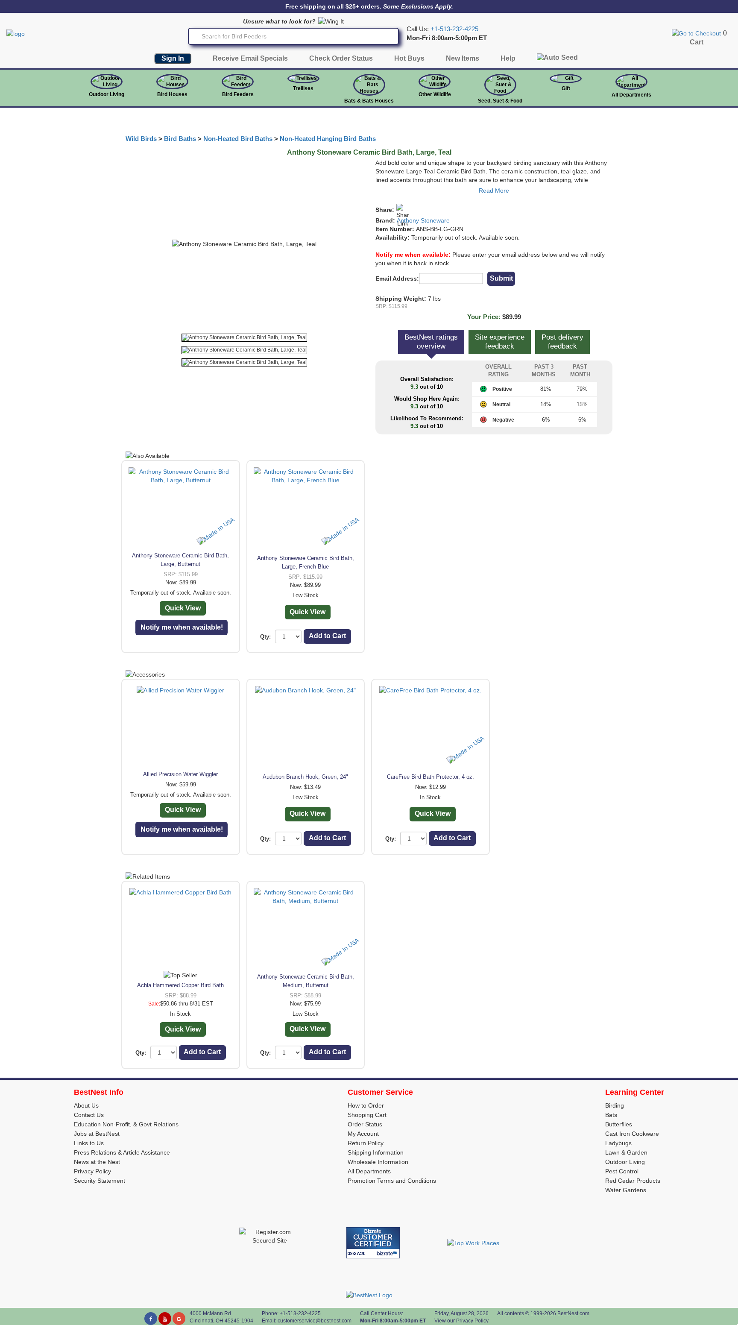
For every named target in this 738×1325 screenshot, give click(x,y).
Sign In (172, 58)
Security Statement (99, 1180)
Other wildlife (435, 94)
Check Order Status (341, 58)
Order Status (365, 1124)
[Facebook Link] (150, 1318)
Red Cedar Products (632, 1180)
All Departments (631, 95)
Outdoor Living (106, 94)
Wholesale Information (378, 1161)
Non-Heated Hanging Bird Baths (328, 138)
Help (508, 58)
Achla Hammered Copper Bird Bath (180, 985)
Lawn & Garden (626, 1152)
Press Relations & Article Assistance (122, 1152)
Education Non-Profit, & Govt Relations (126, 1124)
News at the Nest (97, 1161)
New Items (462, 58)
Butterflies (618, 1124)
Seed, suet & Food (500, 101)
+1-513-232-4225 (454, 29)
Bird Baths (180, 138)
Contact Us (89, 1114)
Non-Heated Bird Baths (237, 138)
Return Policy (366, 1143)
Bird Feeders (238, 94)
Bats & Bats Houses (369, 101)
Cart (696, 42)
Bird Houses (172, 94)
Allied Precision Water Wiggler (180, 774)
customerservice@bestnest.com (314, 1321)
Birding (614, 1105)
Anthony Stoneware (423, 220)
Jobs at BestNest (97, 1133)
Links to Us (89, 1143)
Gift (566, 88)
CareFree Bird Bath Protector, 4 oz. (430, 777)
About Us (86, 1105)
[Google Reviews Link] (179, 1318)
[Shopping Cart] (696, 32)
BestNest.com (573, 1313)
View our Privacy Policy (461, 1321)
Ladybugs (618, 1143)
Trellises (303, 88)
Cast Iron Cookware (632, 1133)
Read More (494, 190)
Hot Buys (409, 58)
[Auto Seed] (557, 59)
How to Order (366, 1105)
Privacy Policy (92, 1171)
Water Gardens (625, 1190)
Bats (611, 1114)
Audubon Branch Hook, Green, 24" (305, 777)
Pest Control (621, 1171)
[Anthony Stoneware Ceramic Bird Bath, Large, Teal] (244, 338)
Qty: (265, 636)
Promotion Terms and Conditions (392, 1180)
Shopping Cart (367, 1114)
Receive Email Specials (250, 58)
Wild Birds (141, 138)
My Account (363, 1133)
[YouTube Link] (164, 1318)
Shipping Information (376, 1152)
